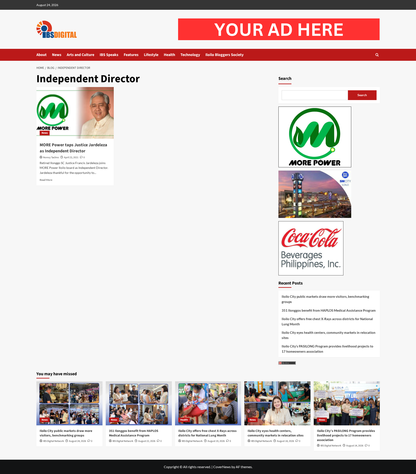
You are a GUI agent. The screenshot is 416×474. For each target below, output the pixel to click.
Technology (190, 55)
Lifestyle (151, 55)
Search (284, 79)
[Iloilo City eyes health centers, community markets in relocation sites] (277, 403)
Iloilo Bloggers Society (224, 55)
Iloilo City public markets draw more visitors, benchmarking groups (325, 299)
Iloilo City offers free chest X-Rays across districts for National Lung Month (327, 321)
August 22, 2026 (146, 441)
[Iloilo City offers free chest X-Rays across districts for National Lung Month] (208, 403)
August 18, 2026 (285, 441)
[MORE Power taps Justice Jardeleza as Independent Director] (75, 113)
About (41, 55)
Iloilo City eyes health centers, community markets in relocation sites (328, 335)
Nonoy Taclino (51, 157)
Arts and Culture (80, 55)
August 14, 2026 (354, 446)
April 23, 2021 (71, 157)
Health (169, 55)
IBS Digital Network (53, 441)
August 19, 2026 (216, 441)
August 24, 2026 (77, 441)
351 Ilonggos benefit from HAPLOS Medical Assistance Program (329, 310)
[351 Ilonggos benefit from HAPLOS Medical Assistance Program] (139, 403)
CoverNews (222, 467)
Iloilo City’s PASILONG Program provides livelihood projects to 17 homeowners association (327, 348)
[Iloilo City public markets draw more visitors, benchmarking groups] (69, 403)
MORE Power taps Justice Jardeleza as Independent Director (73, 148)
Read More (46, 179)
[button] (377, 55)
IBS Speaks (109, 55)
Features (131, 55)
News (56, 55)
